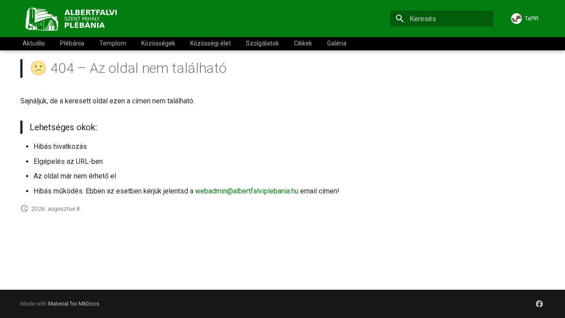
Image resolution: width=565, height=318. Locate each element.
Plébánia (72, 43)
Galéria (337, 43)
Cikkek (303, 43)
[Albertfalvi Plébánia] (73, 18)
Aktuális (34, 43)
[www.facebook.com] (539, 304)
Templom (112, 43)
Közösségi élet (210, 43)
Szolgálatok (262, 43)
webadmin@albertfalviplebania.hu (246, 191)
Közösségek (158, 43)
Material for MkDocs (73, 303)
